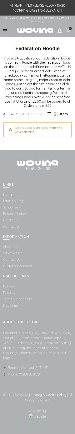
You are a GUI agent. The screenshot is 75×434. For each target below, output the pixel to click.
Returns (9, 293)
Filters (63, 114)
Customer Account (17, 266)
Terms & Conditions (18, 299)
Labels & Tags (13, 201)
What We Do (12, 253)
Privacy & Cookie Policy (48, 395)
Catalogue (11, 220)
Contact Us (11, 226)
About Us (10, 247)
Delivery (9, 286)
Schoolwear (12, 207)
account (59, 30)
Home (11, 114)
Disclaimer (11, 305)
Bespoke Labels (15, 214)
